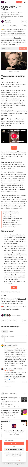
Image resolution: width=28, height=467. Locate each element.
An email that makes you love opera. (10, 398)
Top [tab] (3, 393)
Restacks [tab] (11, 331)
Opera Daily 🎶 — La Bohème (10, 410)
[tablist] (7, 331)
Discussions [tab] (12, 393)
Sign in (25, 2)
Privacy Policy (19, 455)
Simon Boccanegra (17, 303)
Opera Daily (7, 20)
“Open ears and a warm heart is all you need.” (10, 402)
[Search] (25, 393)
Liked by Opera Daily (10, 346)
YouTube (18, 40)
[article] (14, 402)
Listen (24, 21)
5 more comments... (6, 386)
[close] (23, 424)
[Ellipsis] (26, 345)
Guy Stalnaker (8, 345)
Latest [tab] (6, 393)
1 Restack (18, 315)
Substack (6, 464)
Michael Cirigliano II (9, 369)
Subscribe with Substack (15, 449)
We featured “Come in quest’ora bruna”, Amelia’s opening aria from (13, 301)
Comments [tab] (4, 331)
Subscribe (19, 2)
